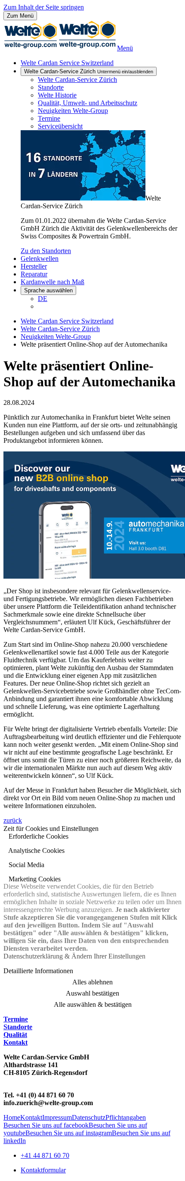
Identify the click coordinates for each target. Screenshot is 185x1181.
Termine (49, 118)
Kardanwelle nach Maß (52, 281)
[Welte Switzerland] (60, 48)
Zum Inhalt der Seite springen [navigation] (43, 7)
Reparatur (34, 274)
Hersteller (34, 266)
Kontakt (15, 1042)
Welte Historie (57, 95)
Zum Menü (20, 16)
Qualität (15, 1034)
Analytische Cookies (36, 850)
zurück (12, 820)
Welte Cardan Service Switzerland (67, 62)
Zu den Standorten (46, 250)
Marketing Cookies (34, 879)
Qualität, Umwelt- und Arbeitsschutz (87, 103)
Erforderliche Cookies (37, 836)
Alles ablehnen (92, 982)
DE (42, 298)
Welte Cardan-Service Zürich (88, 71)
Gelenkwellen (40, 258)
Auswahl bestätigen (92, 993)
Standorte (51, 87)
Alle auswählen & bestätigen (93, 1004)
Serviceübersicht (60, 126)
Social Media (25, 864)
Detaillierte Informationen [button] (38, 970)
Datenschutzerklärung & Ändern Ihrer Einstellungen (74, 956)
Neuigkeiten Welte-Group (73, 110)
